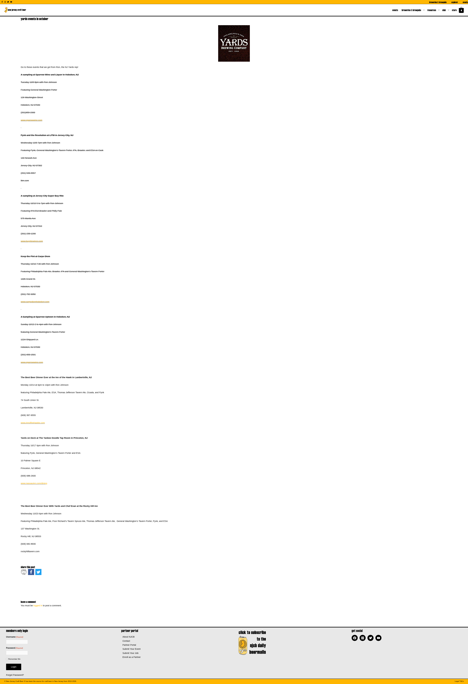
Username (14, 637)
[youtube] (11, 2)
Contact (125, 641)
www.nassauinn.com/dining (34, 483)
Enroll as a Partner (131, 657)
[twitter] (8, 2)
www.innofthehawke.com (33, 423)
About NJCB (128, 637)
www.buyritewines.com (32, 241)
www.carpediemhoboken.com (35, 302)
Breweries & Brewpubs (438, 2)
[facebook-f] (2, 2)
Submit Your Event (131, 649)
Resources (432, 10)
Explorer (454, 2)
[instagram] (5, 2)
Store (455, 10)
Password (14, 648)
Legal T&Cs (459, 681)
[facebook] (355, 638)
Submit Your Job (129, 653)
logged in (37, 605)
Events (465, 2)
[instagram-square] (363, 638)
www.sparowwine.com (31, 120)
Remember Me (14, 659)
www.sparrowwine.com (32, 362)
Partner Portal (128, 645)
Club (444, 10)
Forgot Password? (15, 675)
